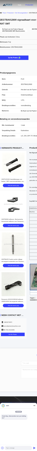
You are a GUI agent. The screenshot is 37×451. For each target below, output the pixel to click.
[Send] (34, 448)
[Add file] (2, 448)
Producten (29, 5)
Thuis (4, 13)
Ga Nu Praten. (13, 57)
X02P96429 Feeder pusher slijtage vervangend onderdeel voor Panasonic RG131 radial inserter (13, 261)
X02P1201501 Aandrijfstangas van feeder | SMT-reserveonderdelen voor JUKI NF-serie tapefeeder (12, 181)
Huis (19, 5)
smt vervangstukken (21, 13)
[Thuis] (7, 5)
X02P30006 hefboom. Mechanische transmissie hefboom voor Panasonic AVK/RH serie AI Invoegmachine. (12, 221)
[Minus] (34, 405)
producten (10, 13)
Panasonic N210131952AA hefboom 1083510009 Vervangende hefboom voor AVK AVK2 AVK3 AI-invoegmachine (13, 301)
